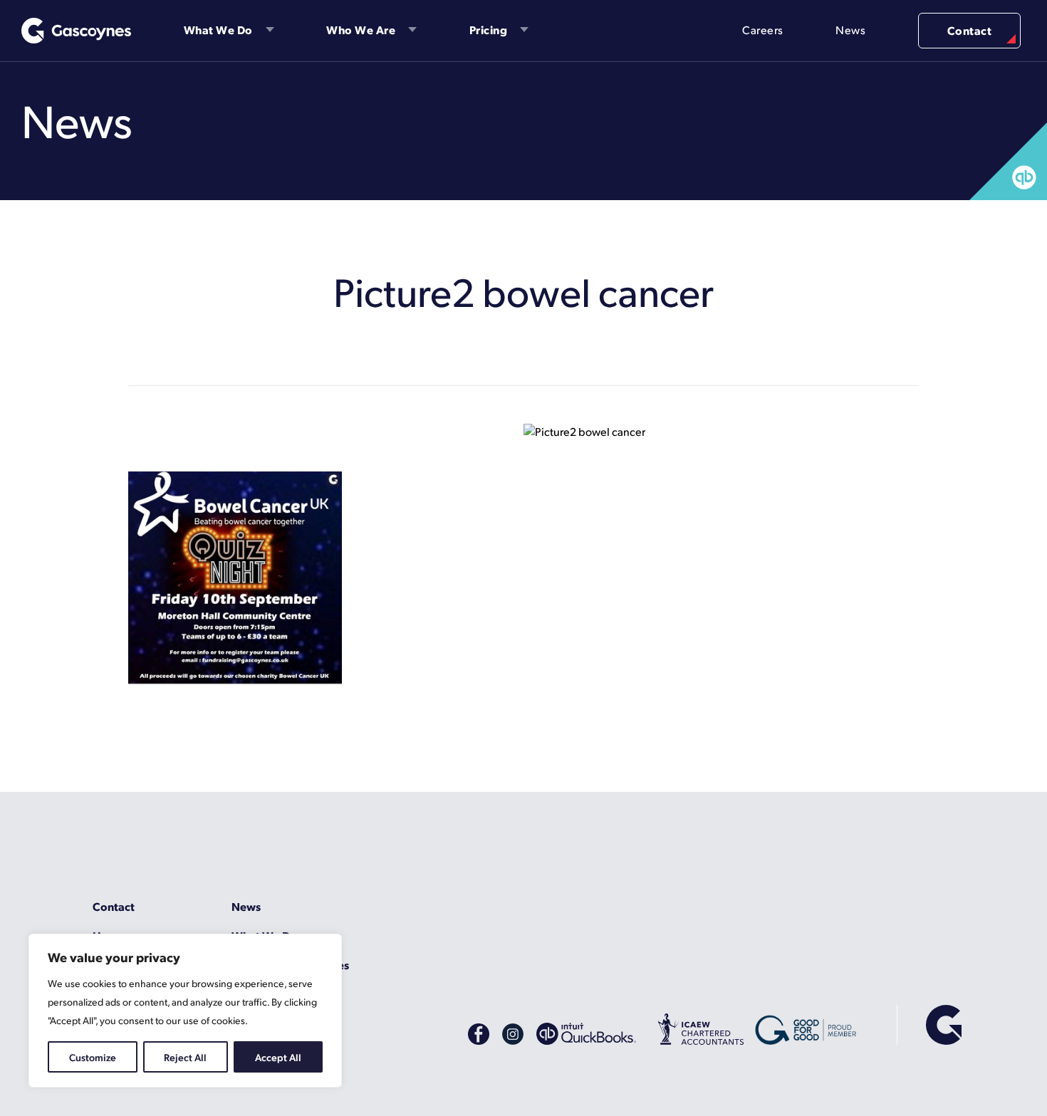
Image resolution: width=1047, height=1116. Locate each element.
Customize (92, 1056)
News (850, 29)
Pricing (488, 29)
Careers (762, 29)
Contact (969, 30)
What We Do (218, 29)
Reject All (185, 1056)
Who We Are (360, 29)
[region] (185, 1011)
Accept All (278, 1056)
